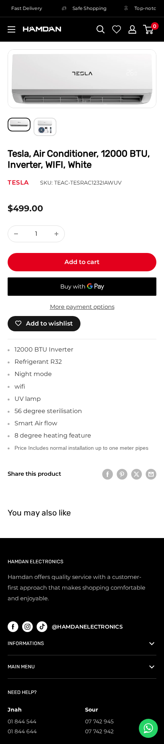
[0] (148, 29)
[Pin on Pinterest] (122, 474)
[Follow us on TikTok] (42, 626)
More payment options (82, 306)
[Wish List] (117, 29)
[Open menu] (11, 29)
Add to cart (82, 262)
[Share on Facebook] (107, 474)
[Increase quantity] (56, 234)
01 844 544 (22, 721)
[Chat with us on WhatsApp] (148, 728)
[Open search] (100, 29)
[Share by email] (151, 474)
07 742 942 (99, 731)
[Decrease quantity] (16, 234)
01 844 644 (22, 731)
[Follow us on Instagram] (27, 626)
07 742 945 (99, 721)
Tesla (18, 182)
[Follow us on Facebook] (13, 626)
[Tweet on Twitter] (136, 474)
